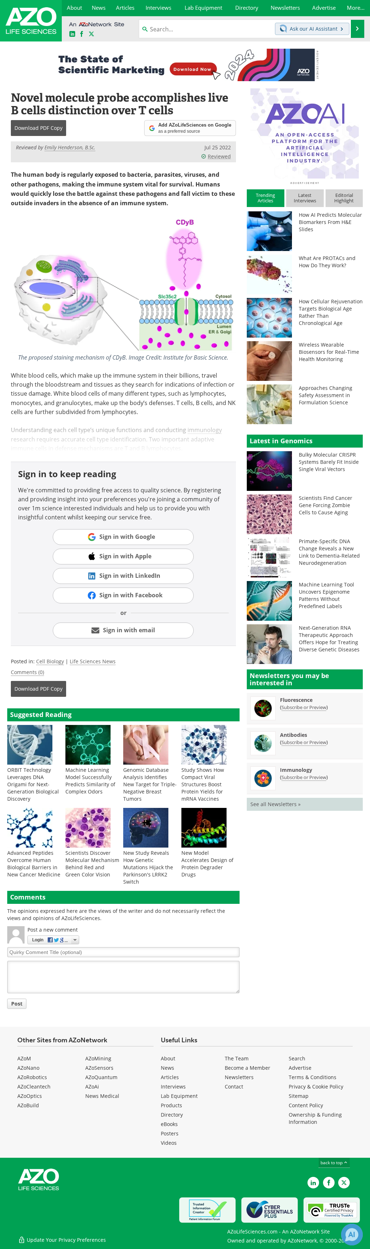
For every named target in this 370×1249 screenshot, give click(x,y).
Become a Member (247, 1067)
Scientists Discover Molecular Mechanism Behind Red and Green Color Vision (92, 863)
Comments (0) (27, 672)
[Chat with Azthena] (352, 1234)
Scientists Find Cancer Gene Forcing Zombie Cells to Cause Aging (325, 505)
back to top (332, 1162)
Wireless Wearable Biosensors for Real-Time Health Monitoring (329, 351)
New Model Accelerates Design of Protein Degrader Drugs (207, 863)
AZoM (24, 1058)
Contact (234, 1086)
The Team (237, 1058)
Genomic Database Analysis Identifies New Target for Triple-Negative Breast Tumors (150, 784)
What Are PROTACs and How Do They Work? (327, 262)
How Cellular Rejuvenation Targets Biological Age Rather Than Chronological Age (331, 312)
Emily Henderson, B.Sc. (69, 147)
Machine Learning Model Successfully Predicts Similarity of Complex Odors (90, 780)
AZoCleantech (34, 1086)
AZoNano (28, 1067)
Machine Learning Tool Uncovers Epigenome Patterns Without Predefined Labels (326, 595)
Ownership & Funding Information (315, 1118)
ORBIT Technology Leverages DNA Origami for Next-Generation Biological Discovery (33, 784)
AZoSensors (99, 1067)
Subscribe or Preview (303, 707)
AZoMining (98, 1058)
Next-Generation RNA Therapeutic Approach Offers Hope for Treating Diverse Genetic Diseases (329, 638)
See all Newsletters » (275, 804)
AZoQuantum (101, 1077)
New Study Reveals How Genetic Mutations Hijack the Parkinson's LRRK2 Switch (148, 867)
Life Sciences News (93, 661)
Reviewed (219, 156)
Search (297, 1058)
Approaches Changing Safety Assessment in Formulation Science (325, 395)
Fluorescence (296, 699)
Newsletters (239, 1077)
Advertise (300, 1067)
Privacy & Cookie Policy (316, 1086)
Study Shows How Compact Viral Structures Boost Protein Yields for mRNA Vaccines (202, 784)
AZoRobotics (32, 1077)
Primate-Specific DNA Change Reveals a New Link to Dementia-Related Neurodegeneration (329, 552)
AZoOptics (29, 1095)
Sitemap (299, 1095)
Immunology (296, 769)
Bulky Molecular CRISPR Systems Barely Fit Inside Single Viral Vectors (329, 461)
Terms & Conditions (312, 1077)
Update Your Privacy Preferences (65, 1239)
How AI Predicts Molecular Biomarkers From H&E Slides (330, 222)
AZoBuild (28, 1105)
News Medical (102, 1095)
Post (16, 1003)
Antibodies (293, 734)
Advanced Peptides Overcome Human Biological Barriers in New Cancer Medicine (33, 863)
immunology (205, 430)
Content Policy (306, 1105)
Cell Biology (50, 661)
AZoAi (92, 1086)
